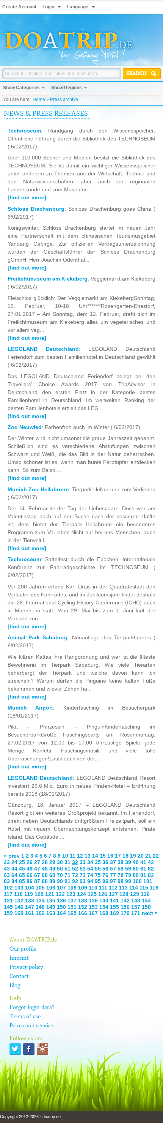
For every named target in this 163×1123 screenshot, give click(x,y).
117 (8, 894)
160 (19, 913)
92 (75, 881)
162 (40, 913)
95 (98, 881)
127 (113, 894)
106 (50, 888)
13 (88, 856)
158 (146, 907)
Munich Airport (30, 708)
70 (60, 875)
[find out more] (27, 197)
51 (67, 869)
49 (52, 869)
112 (113, 888)
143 (135, 900)
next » (150, 913)
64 (14, 875)
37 (113, 862)
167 (93, 913)
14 (95, 856)
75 (98, 875)
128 (124, 894)
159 (8, 913)
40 (136, 862)
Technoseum (24, 131)
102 (8, 888)
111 (103, 888)
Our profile (22, 949)
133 (29, 900)
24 (14, 862)
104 (29, 888)
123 (70, 894)
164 (61, 913)
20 (141, 856)
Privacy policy (26, 967)
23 (7, 862)
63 (7, 875)
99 (128, 881)
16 (110, 856)
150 (61, 907)
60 (136, 869)
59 (128, 869)
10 (65, 856)
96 (105, 881)
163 (50, 913)
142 (125, 900)
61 (143, 869)
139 (93, 900)
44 (14, 869)
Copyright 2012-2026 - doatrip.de (30, 1116)
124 (81, 894)
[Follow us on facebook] (28, 1049)
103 (19, 888)
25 (22, 862)
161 (29, 913)
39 (128, 862)
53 (83, 869)
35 (98, 862)
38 (121, 862)
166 (82, 913)
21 (148, 856)
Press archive (64, 99)
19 (133, 856)
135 (50, 900)
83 (7, 881)
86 (30, 881)
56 (105, 869)
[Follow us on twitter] (15, 1049)
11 (72, 856)
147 (29, 907)
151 (72, 907)
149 (50, 907)
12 (80, 856)
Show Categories (21, 87)
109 (82, 888)
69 (52, 875)
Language (77, 6)
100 (137, 881)
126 (102, 894)
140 (103, 900)
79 (128, 875)
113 (123, 888)
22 (156, 856)
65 (22, 875)
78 (121, 875)
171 (135, 913)
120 (39, 894)
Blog (14, 986)
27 (37, 862)
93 (83, 881)
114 (133, 888)
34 (90, 862)
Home (39, 99)
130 (145, 894)
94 (90, 881)
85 (22, 881)
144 (146, 900)
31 (67, 862)
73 (83, 875)
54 (90, 869)
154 (103, 907)
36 (105, 862)
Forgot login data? (32, 1008)
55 (98, 869)
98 (121, 881)
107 (61, 888)
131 (8, 900)
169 (114, 913)
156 (125, 907)
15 (103, 856)
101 (147, 881)
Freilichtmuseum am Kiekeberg (48, 279)
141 (114, 900)
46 (30, 869)
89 (52, 881)
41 (143, 862)
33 (83, 862)
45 (22, 869)
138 (82, 900)
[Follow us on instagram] (42, 1049)
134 (40, 900)
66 (30, 875)
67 (37, 875)
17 (118, 856)
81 (143, 875)
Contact (19, 976)
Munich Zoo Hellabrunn (38, 489)
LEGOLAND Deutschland (43, 349)
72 (75, 875)
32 (75, 862)
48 (45, 869)
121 (49, 894)
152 (82, 907)
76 (105, 875)
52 (75, 869)
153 (93, 907)
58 (121, 869)
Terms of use (25, 1017)
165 (72, 913)
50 (60, 869)
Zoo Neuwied (25, 427)
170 (125, 913)
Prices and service (31, 1026)
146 (19, 907)
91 (67, 881)
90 (60, 881)
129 (134, 894)
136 (61, 900)
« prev (12, 856)
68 (45, 875)
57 (113, 869)
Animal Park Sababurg (37, 637)
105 (40, 888)
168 (103, 913)
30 (60, 862)
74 (90, 875)
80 (136, 875)
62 (151, 869)
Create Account (19, 6)
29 (52, 862)
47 (37, 869)
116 (154, 888)
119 (28, 894)
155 (114, 907)
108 (72, 888)
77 (113, 875)
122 (60, 894)
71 (67, 875)
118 (18, 894)
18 (125, 856)
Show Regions (66, 87)
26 (30, 862)
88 (45, 881)
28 (45, 862)
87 (37, 881)
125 (92, 894)
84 (14, 881)
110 (93, 888)
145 (8, 907)
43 (7, 869)
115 (143, 888)
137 (72, 900)
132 (19, 900)
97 (113, 881)
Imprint (19, 958)
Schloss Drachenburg (36, 209)
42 (151, 862)
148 (40, 907)
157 (135, 907)
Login (48, 6)
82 (151, 875)
